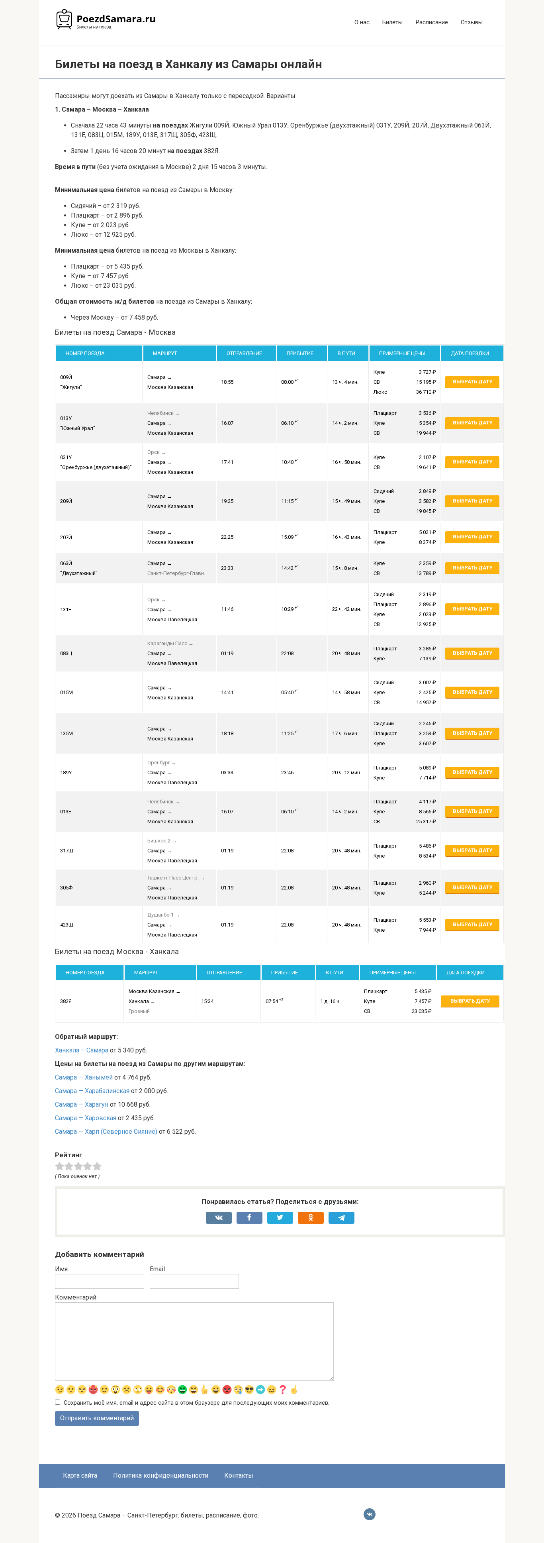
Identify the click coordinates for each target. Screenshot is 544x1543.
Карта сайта (80, 1475)
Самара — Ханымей (84, 1077)
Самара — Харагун (81, 1104)
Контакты (238, 1475)
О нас (362, 22)
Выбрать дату (472, 382)
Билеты (392, 22)
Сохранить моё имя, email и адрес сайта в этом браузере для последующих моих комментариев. (196, 1403)
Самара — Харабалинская (92, 1091)
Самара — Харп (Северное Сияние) (106, 1131)
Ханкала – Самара (81, 1050)
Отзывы (472, 22)
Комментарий (75, 1297)
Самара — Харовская (85, 1118)
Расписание (431, 22)
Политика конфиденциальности (160, 1475)
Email (157, 1269)
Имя (61, 1269)
